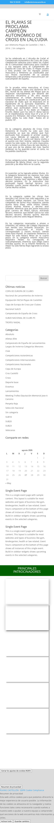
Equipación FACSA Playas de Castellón (23, 300)
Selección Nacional (14, 408)
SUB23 (8, 425)
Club (7, 351)
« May (8, 483)
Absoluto (9, 334)
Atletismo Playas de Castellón (23, 44)
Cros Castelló (11, 373)
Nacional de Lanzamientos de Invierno (23, 295)
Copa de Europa (13, 368)
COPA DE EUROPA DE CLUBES (19, 291)
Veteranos (10, 430)
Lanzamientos (12, 391)
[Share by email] (8, 261)
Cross (8, 377)
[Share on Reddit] (24, 253)
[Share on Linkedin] (39, 253)
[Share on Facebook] (8, 253)
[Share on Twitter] (16, 253)
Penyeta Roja (11, 403)
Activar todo (6, 821)
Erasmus (9, 386)
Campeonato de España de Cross (21, 313)
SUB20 (8, 421)
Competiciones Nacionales (18, 364)
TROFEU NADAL (12, 322)
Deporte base (11, 382)
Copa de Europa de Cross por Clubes (23, 304)
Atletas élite (11, 338)
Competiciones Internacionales (20, 360)
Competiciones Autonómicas (19, 355)
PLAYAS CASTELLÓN (22, 790)
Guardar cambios (22, 821)
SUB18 (8, 416)
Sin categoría (18, 48)
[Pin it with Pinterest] (31, 253)
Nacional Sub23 (13, 309)
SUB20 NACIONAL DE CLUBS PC (20, 317)
